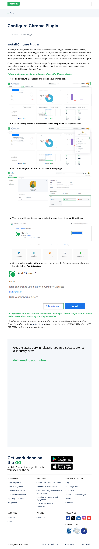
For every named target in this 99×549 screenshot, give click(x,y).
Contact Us (40, 517)
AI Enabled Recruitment (16, 495)
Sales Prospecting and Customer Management (49, 492)
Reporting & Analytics (15, 499)
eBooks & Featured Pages (75, 495)
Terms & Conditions (50, 544)
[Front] (13, 4)
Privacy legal (85, 544)
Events (68, 499)
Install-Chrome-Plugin (22, 34)
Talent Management (15, 487)
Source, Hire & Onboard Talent (48, 483)
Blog (67, 483)
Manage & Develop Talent (46, 487)
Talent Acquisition (14, 483)
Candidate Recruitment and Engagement (47, 498)
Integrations (12, 503)
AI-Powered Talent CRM (16, 491)
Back (11, 13)
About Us (11, 517)
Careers (10, 521)
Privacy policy (69, 544)
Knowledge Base (72, 487)
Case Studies (70, 491)
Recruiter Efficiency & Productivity (44, 504)
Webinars (69, 503)
